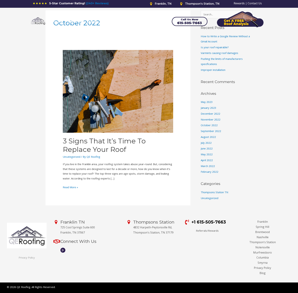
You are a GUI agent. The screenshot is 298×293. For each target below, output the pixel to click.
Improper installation (213, 70)
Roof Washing (135, 21)
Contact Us (255, 3)
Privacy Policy (27, 257)
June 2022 (207, 148)
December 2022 (210, 113)
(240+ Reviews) (97, 3)
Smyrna (262, 263)
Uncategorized (71, 156)
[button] (101, 22)
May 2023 (207, 102)
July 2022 (206, 142)
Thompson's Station (262, 242)
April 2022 (207, 160)
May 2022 (207, 154)
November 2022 (210, 119)
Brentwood (262, 232)
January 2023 (208, 107)
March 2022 (208, 166)
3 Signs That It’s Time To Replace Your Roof (104, 145)
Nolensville (262, 247)
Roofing (93, 21)
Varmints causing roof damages (219, 53)
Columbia (262, 257)
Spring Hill (262, 227)
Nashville (263, 237)
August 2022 (208, 137)
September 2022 (211, 131)
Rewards (239, 3)
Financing (113, 21)
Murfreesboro (262, 252)
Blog (263, 273)
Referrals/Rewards (207, 230)
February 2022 (209, 171)
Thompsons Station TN (214, 192)
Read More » (70, 187)
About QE (75, 21)
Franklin (262, 222)
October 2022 (209, 125)
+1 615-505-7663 (208, 222)
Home (58, 21)
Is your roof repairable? (215, 47)
